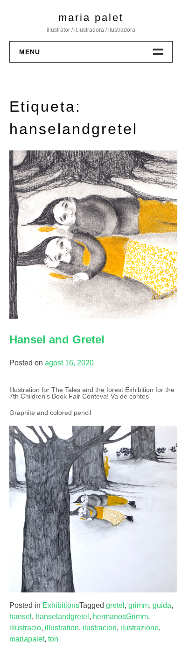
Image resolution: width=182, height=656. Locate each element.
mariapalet (26, 639)
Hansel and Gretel (57, 339)
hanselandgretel (62, 616)
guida (162, 605)
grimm (138, 605)
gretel (115, 605)
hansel (20, 616)
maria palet (91, 17)
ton (53, 639)
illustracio (25, 628)
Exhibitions (60, 605)
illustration (62, 628)
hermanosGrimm (120, 616)
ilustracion (100, 628)
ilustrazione (139, 628)
